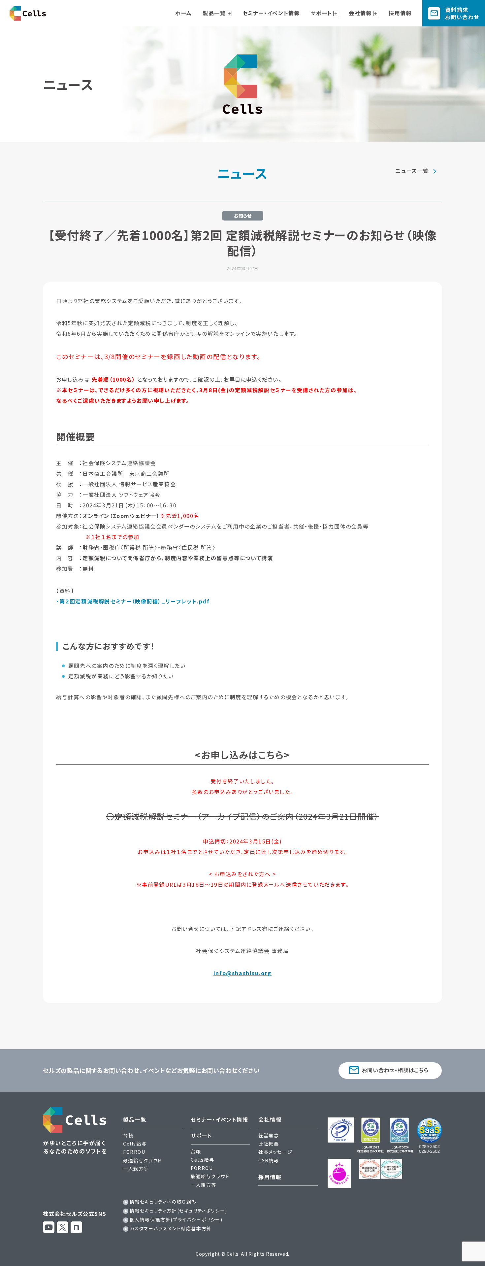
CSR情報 (268, 1160)
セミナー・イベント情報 (271, 13)
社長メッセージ (275, 1151)
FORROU (134, 1151)
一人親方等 (136, 1168)
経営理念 (268, 1135)
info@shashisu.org (242, 973)
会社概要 (268, 1143)
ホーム (183, 13)
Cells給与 (134, 1143)
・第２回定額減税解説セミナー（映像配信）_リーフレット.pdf (133, 601)
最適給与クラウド (142, 1160)
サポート (321, 13)
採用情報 (400, 13)
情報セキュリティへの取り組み (163, 1201)
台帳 (128, 1135)
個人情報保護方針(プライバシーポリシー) (176, 1219)
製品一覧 (214, 13)
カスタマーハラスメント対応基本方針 (171, 1228)
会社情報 (360, 13)
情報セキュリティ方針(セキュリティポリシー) (178, 1210)
